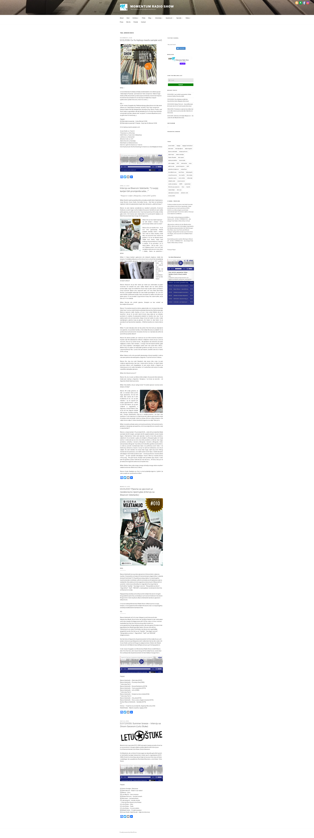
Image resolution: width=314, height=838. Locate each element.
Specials (178, 18)
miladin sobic (171, 181)
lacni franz (181, 172)
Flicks (143, 18)
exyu (190, 163)
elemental (184, 163)
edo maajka (171, 163)
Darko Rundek (172, 157)
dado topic (171, 154)
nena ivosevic (181, 181)
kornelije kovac (172, 172)
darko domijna (180, 154)
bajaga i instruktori (187, 145)
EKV (178, 163)
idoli (188, 166)
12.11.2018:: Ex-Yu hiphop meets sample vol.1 (141, 40)
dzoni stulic (182, 160)
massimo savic (172, 178)
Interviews (158, 18)
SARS (180, 184)
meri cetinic (182, 178)
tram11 (188, 187)
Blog (149, 18)
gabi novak (171, 166)
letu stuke (189, 175)
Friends (136, 22)
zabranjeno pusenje (173, 192)
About (122, 18)
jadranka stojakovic (173, 169)
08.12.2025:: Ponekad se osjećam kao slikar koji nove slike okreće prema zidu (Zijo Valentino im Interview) (180, 110)
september (187, 184)
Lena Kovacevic (172, 175)
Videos (188, 18)
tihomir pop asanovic (174, 187)
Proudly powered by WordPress (128, 832)
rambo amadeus (172, 184)
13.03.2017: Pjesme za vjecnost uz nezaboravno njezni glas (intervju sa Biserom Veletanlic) (137, 492)
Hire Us (128, 22)
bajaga (178, 145)
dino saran (181, 157)
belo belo (170, 148)
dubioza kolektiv (172, 160)
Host (128, 18)
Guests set (169, 18)
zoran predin (171, 195)
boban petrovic (183, 151)
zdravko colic (184, 192)
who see (179, 190)
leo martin (182, 175)
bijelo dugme (188, 148)
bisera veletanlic (172, 151)
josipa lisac (184, 169)
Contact (143, 22)
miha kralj (189, 178)
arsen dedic (171, 145)
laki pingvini (189, 172)
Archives (135, 18)
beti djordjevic (179, 148)
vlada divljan (171, 190)
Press (121, 22)
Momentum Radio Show (152, 6)
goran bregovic (180, 166)
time (183, 187)
